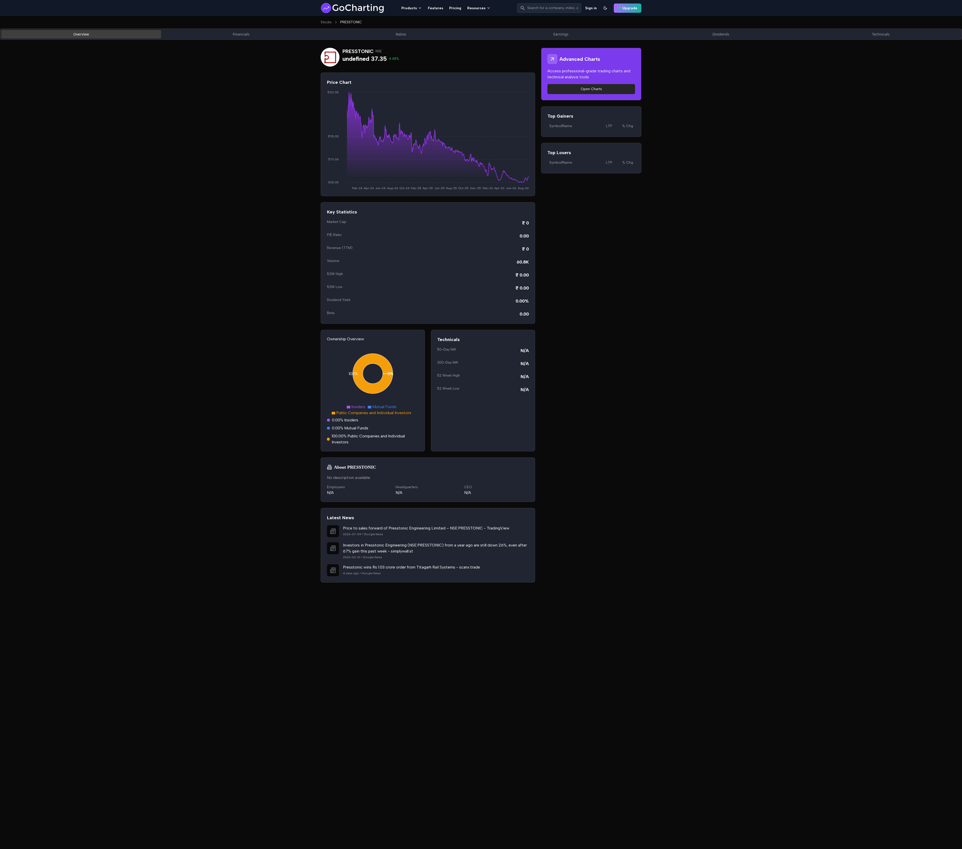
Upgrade (629, 8)
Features (435, 8)
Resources (476, 8)
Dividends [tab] (720, 34)
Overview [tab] (81, 34)
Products (409, 8)
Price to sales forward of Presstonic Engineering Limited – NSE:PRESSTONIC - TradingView (426, 528)
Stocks (326, 22)
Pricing (455, 8)
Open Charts (591, 89)
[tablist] (481, 34)
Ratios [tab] (401, 34)
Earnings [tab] (560, 34)
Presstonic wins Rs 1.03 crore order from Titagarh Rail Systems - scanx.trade (411, 567)
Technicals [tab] (881, 34)
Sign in (591, 8)
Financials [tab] (241, 34)
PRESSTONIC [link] (351, 22)
